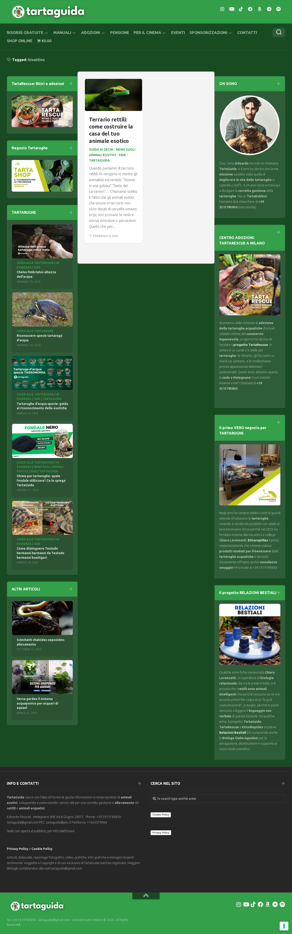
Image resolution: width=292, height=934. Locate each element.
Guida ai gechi (101, 149)
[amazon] (259, 9)
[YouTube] (231, 9)
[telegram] (269, 9)
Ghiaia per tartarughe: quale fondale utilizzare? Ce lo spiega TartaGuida (41, 480)
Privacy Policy (17, 849)
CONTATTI (247, 32)
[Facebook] (250, 9)
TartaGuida (99, 160)
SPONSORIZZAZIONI (208, 32)
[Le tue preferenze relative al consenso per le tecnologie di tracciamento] (284, 926)
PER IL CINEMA (147, 32)
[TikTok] (241, 9)
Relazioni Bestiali (232, 732)
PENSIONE (119, 32)
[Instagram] (222, 9)
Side (122, 155)
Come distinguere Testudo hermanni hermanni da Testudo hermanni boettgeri (40, 553)
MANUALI (62, 32)
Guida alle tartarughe (35, 262)
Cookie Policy (41, 849)
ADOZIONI (90, 32)
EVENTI (178, 32)
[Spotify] (278, 9)
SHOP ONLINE (19, 41)
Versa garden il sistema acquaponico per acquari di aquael (37, 703)
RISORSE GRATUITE (25, 32)
